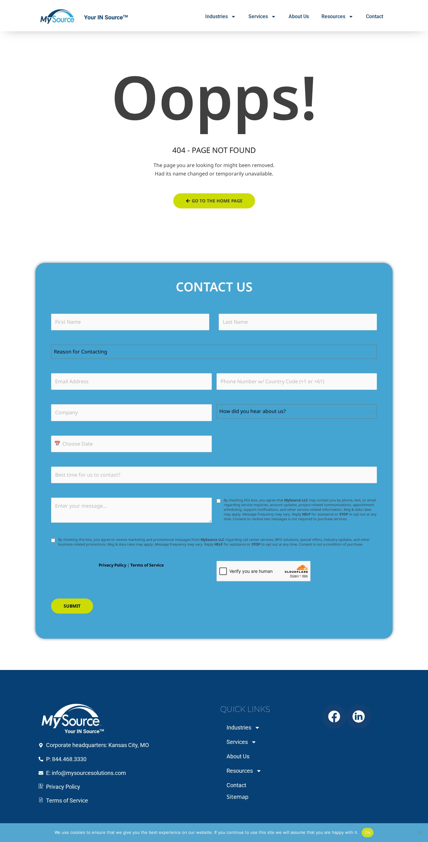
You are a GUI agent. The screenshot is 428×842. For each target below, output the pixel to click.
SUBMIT (72, 606)
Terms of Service (147, 565)
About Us (299, 16)
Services (258, 16)
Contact (374, 16)
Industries (216, 16)
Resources (333, 16)
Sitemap (237, 796)
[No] (420, 832)
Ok (367, 832)
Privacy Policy (112, 565)
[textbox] (208, 351)
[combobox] (214, 352)
